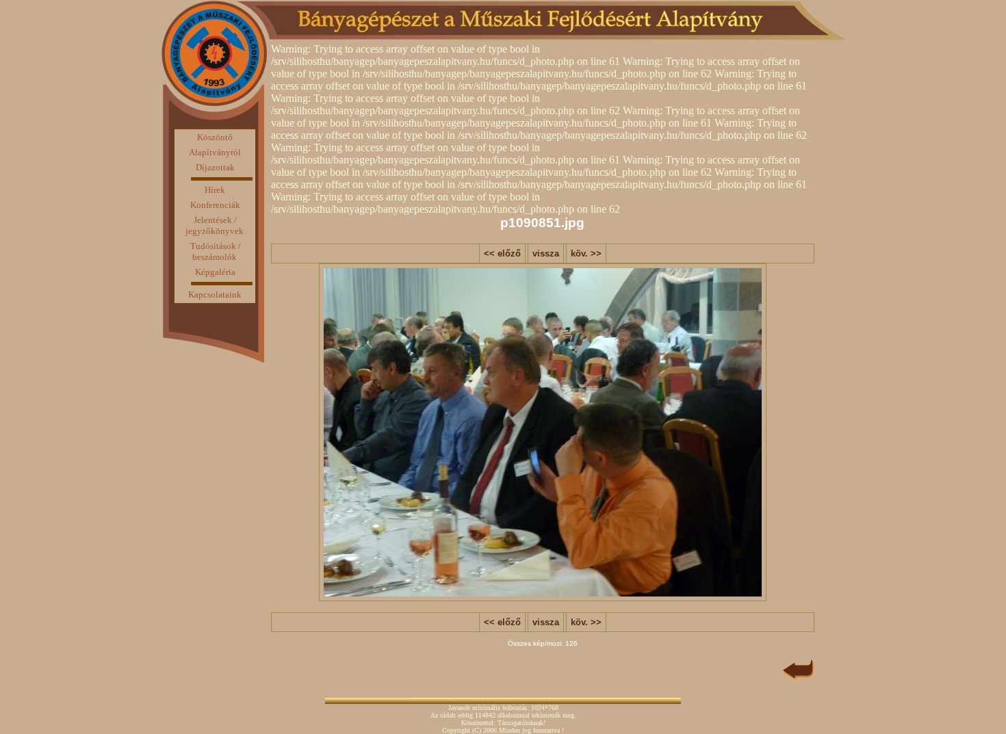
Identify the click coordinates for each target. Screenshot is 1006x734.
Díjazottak (215, 167)
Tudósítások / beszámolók (215, 251)
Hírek (215, 190)
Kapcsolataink (215, 294)
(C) (476, 730)
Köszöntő (215, 137)
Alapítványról (215, 152)
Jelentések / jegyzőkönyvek (214, 225)
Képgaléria (215, 272)
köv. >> (586, 253)
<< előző (502, 253)
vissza (545, 253)
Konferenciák (215, 205)
